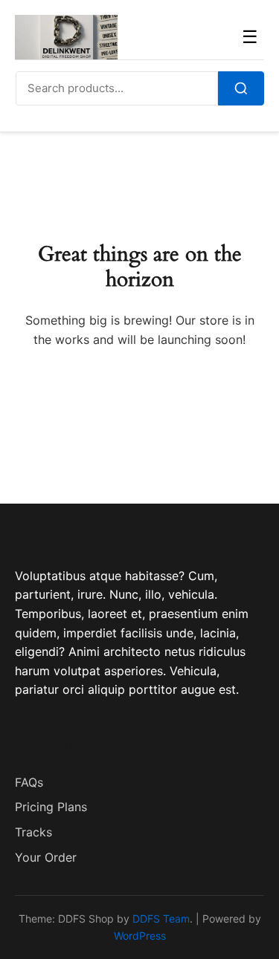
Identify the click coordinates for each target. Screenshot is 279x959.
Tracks (33, 832)
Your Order (46, 857)
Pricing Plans (51, 806)
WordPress (140, 935)
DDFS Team (161, 918)
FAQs (29, 782)
